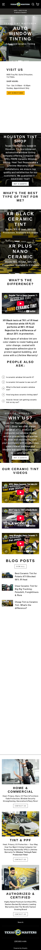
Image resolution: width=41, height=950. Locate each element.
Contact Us (20, 806)
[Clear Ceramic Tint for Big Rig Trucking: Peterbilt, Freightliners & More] (7, 587)
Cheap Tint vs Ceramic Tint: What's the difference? (26, 604)
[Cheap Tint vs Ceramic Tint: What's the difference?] (7, 603)
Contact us (20, 914)
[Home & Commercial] (20, 771)
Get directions (15, 93)
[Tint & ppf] (20, 823)
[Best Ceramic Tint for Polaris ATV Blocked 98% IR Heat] (7, 575)
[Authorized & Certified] (20, 877)
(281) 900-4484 (20, 941)
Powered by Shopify (20, 948)
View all (20, 566)
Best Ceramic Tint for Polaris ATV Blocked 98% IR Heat (26, 576)
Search (20, 922)
